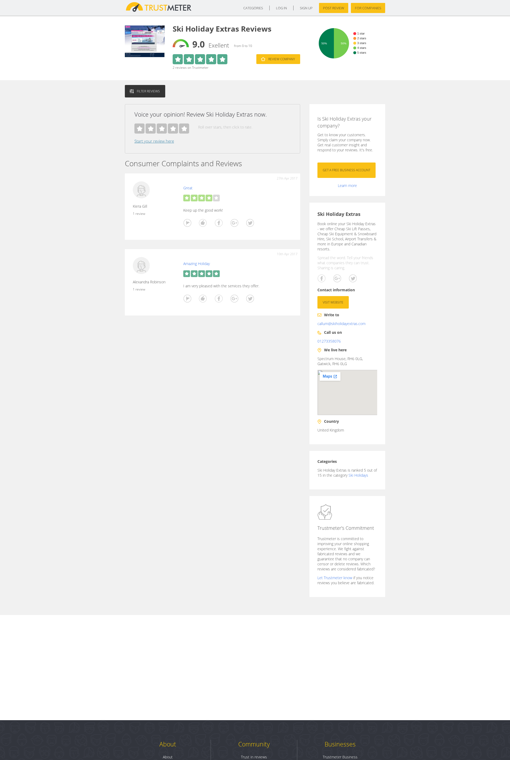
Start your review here (154, 141)
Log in (281, 8)
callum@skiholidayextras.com (341, 323)
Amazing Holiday (196, 263)
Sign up (306, 8)
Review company (281, 59)
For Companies (368, 8)
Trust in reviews (254, 756)
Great (188, 187)
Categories (253, 8)
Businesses (340, 744)
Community (254, 744)
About (167, 744)
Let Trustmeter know (334, 577)
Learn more (347, 185)
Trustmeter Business (340, 756)
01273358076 (329, 341)
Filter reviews (148, 91)
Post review (333, 8)
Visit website (333, 302)
